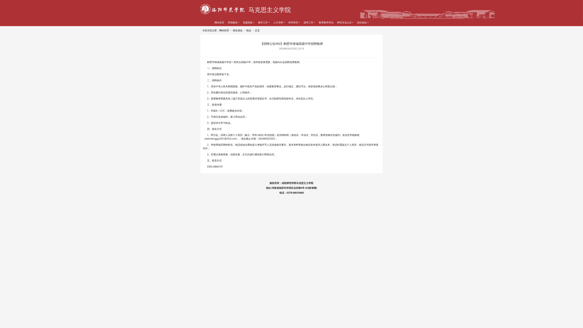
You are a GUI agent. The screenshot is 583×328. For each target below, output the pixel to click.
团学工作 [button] (308, 22)
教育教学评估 (326, 22)
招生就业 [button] (362, 22)
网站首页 (219, 22)
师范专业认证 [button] (344, 22)
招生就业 (237, 30)
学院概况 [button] (232, 22)
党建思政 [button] (248, 22)
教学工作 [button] (263, 22)
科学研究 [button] (293, 22)
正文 (257, 30)
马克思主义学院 (269, 9)
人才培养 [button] (278, 22)
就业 (248, 30)
